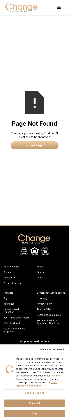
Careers (41, 272)
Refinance (9, 303)
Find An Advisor (11, 266)
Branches (8, 272)
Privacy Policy (44, 303)
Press (40, 277)
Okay (34, 413)
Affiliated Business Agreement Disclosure (49, 322)
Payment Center (12, 283)
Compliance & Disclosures (51, 292)
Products (8, 292)
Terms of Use (44, 309)
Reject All (34, 403)
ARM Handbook (11, 323)
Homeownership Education (12, 310)
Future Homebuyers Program (14, 330)
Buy (5, 298)
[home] (20, 7)
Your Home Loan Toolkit (16, 317)
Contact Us (9, 277)
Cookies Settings (34, 392)
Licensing (42, 298)
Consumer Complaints (49, 315)
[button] (59, 7)
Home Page (34, 145)
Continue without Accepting (53, 349)
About (40, 266)
